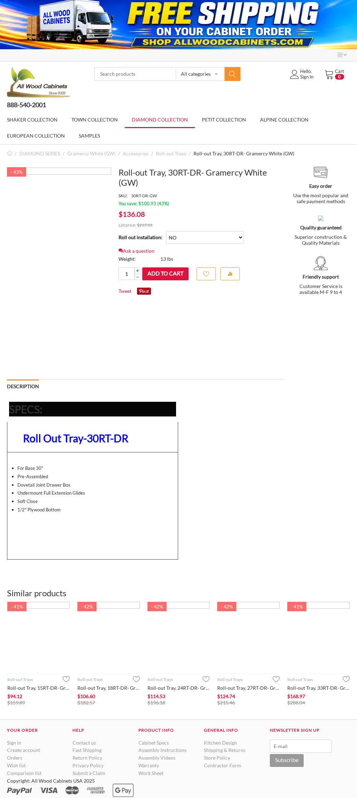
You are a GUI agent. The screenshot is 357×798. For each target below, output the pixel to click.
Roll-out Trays (171, 153)
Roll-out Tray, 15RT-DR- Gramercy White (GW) (38, 688)
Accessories (136, 153)
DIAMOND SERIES (39, 153)
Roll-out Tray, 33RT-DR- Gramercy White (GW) (318, 688)
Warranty (148, 765)
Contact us (84, 743)
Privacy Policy (88, 765)
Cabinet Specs (153, 743)
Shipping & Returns (224, 750)
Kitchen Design (220, 743)
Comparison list (24, 773)
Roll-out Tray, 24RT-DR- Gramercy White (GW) (178, 688)
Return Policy (87, 758)
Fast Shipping (87, 750)
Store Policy (217, 758)
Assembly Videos (156, 758)
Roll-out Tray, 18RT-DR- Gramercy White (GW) (108, 688)
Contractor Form (222, 765)
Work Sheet (151, 773)
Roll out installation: (140, 237)
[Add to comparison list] (230, 273)
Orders (14, 758)
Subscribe (286, 759)
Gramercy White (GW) (91, 153)
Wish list (16, 765)
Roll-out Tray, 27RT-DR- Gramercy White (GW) (248, 688)
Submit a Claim (89, 773)
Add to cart (165, 273)
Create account (23, 750)
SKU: (123, 195)
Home (10, 153)
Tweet (125, 291)
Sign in (14, 743)
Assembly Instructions (162, 750)
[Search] (233, 74)
